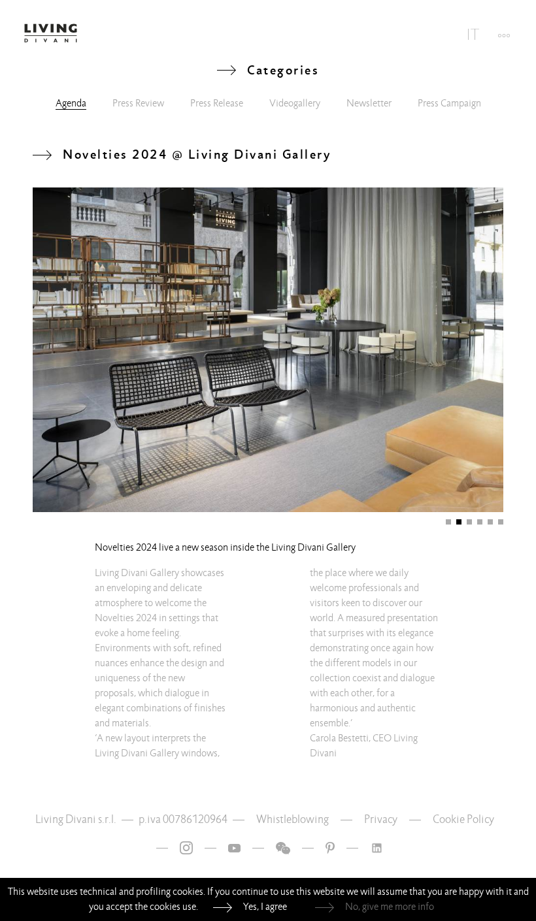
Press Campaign (449, 103)
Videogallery (294, 103)
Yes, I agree (265, 907)
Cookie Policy (463, 819)
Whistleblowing (292, 819)
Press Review (138, 103)
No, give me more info (389, 907)
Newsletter (369, 103)
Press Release (216, 103)
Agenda (71, 103)
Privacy (380, 819)
